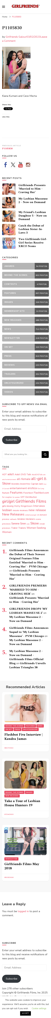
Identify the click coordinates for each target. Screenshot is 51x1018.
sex (28, 524)
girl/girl (8, 501)
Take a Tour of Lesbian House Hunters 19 (22, 803)
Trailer (14, 528)
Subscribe (11, 440)
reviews (30, 519)
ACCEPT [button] (25, 1013)
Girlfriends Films (30, 501)
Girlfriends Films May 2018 (21, 866)
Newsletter (11, 859)
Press (17, 729)
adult (11, 474)
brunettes (25, 483)
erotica (32, 488)
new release (37, 510)
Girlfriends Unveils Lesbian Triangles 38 (27, 665)
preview (5, 519)
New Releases (13, 514)
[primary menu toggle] (3, 7)
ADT (4, 474)
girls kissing (7, 506)
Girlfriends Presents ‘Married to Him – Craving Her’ (32, 188)
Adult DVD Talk (23, 474)
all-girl (37, 478)
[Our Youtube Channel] (20, 164)
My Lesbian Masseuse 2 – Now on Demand (33, 200)
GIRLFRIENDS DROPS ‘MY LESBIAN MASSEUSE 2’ (28, 611)
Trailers (22, 528)
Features (16, 492)
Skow (34, 523)
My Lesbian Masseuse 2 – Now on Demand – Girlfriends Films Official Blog (26, 657)
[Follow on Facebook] (5, 164)
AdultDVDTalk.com (38, 475)
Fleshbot (28, 492)
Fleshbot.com (41, 492)
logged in (23, 911)
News (40, 726)
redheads (13, 519)
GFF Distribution (29, 497)
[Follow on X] (13, 164)
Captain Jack (37, 483)
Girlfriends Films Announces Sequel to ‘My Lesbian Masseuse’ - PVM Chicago (28, 632)
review (21, 519)
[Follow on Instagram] (28, 164)
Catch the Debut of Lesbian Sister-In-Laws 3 (31, 229)
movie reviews (20, 510)
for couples (7, 497)
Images (29, 792)
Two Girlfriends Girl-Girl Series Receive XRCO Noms (32, 242)
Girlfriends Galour (16, 36)
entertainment (18, 488)
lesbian (7, 510)
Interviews (39, 506)
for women (16, 497)
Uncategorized (30, 729)
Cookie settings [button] (39, 1008)
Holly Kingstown (23, 506)
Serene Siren (18, 523)
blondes (15, 483)
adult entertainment (9, 479)
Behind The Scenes (14, 726)
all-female (23, 479)
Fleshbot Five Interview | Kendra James (23, 736)
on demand (42, 515)
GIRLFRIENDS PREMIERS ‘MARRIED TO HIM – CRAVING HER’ (28, 590)
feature (5, 492)
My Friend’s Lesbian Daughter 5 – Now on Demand (32, 215)
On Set (9, 729)
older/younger (30, 515)
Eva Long (41, 489)
